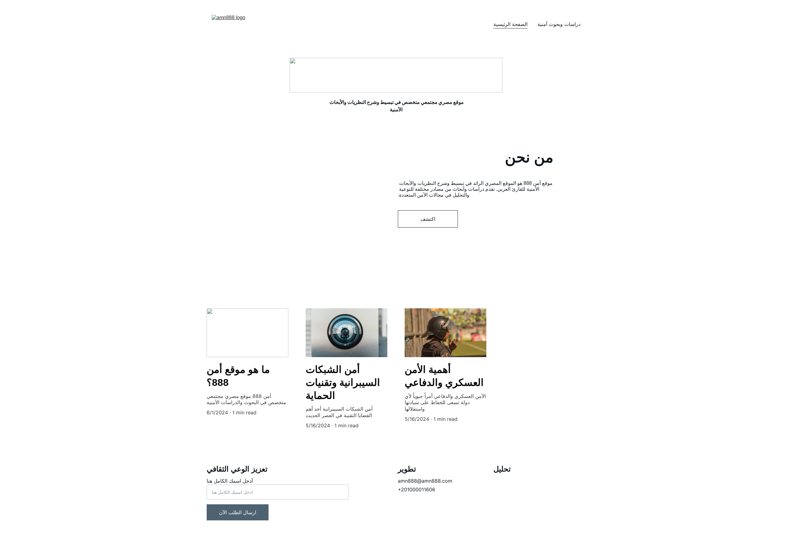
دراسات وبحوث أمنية (558, 24)
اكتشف (427, 219)
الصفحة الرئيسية (510, 24)
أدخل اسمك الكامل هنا (230, 481)
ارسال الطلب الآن (237, 512)
